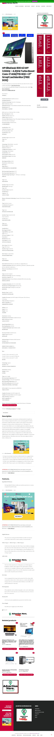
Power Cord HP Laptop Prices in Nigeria (48, 42)
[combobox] (6, 710)
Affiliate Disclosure (39, 712)
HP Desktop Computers (11, 408)
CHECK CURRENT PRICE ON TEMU (9, 405)
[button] (44, 99)
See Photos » (40, 50)
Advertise (37, 708)
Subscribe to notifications (42, 106)
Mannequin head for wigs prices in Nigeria (40, 42)
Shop (36, 717)
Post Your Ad (34, 1)
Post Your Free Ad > (16, 85)
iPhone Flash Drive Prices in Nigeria (40, 62)
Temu (19, 408)
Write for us (37, 710)
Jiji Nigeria (36, 733)
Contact (37, 713)
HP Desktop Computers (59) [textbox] (7, 710)
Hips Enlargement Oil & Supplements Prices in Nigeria (48, 84)
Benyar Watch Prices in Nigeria (48, 62)
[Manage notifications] (51, 735)
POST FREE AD (11, 472)
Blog (36, 715)
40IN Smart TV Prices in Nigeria (40, 80)
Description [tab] (5, 412)
